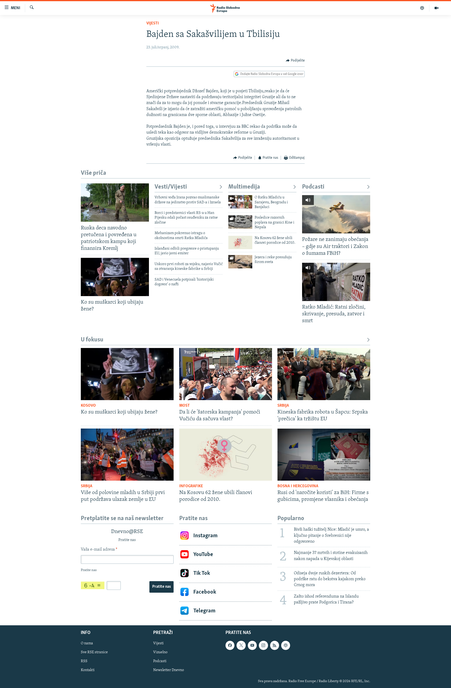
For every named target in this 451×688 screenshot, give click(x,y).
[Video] (436, 8)
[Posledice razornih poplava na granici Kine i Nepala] (240, 222)
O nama (87, 643)
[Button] (295, 61)
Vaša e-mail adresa (99, 550)
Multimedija (244, 187)
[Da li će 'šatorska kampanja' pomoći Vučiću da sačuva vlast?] (225, 374)
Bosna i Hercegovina (297, 486)
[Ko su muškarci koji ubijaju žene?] (115, 277)
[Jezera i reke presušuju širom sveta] (240, 261)
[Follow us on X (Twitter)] (241, 645)
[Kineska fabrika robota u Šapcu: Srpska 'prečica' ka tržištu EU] (323, 374)
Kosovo (88, 406)
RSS (84, 661)
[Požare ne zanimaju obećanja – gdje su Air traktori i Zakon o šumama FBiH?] (336, 214)
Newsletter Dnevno (168, 670)
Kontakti (88, 670)
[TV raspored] (285, 645)
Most (184, 406)
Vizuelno (160, 652)
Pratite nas (161, 587)
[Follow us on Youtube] (252, 645)
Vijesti (152, 23)
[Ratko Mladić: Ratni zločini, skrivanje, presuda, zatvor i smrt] (336, 282)
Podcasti (313, 187)
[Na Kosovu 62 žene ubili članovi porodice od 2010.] (240, 242)
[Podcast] (422, 8)
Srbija (283, 406)
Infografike (191, 486)
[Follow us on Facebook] (230, 645)
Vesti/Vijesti (171, 187)
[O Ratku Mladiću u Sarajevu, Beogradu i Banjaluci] (240, 202)
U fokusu (92, 340)
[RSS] (274, 645)
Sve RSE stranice (94, 652)
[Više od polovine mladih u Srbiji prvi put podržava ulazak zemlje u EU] (127, 455)
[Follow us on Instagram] (263, 645)
